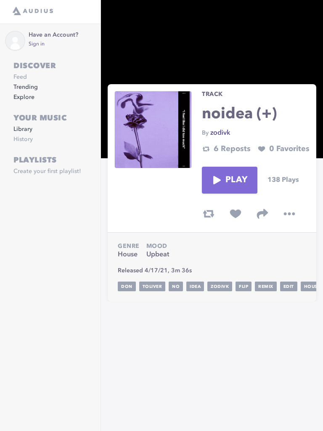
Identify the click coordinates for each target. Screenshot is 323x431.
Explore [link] (23, 97)
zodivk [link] (220, 133)
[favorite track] (235, 214)
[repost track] (208, 214)
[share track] (262, 214)
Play (236, 180)
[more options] (289, 214)
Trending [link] (25, 87)
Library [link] (22, 129)
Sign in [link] (37, 44)
